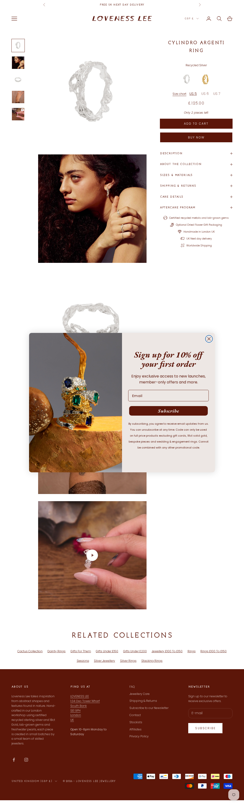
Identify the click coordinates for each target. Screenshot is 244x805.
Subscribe (168, 411)
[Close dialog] (209, 338)
